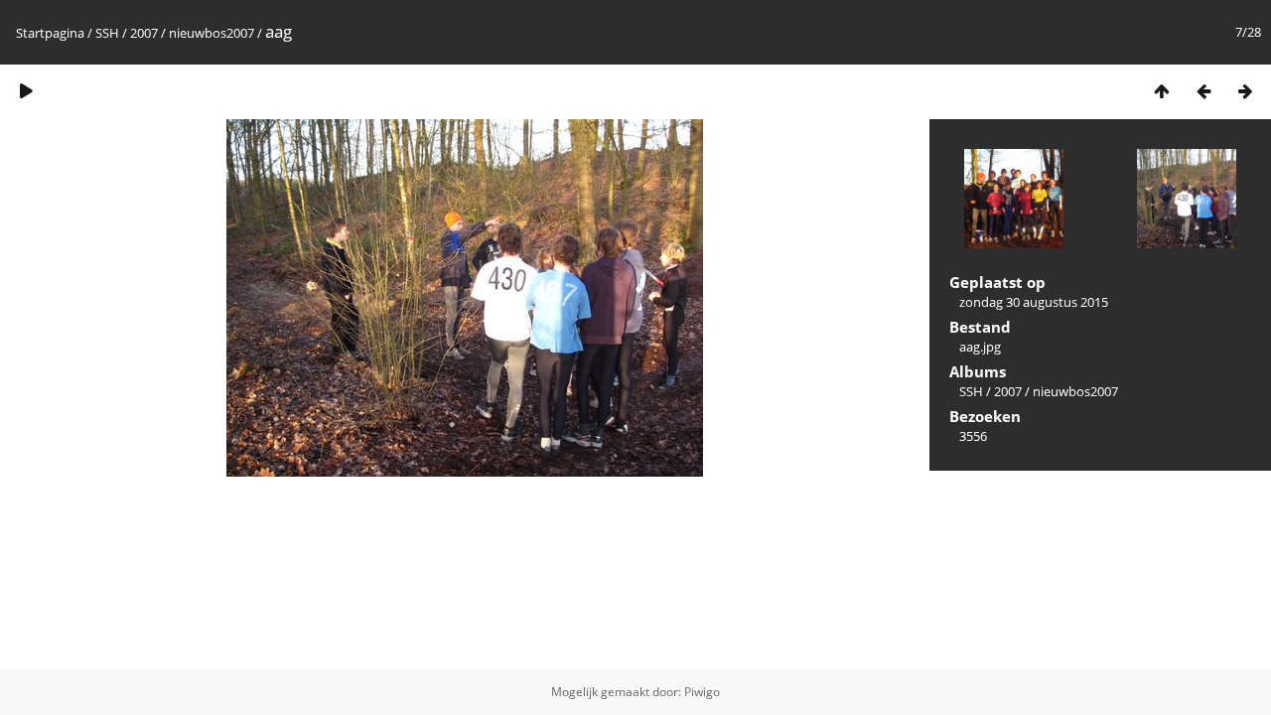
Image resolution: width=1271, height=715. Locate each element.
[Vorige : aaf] (1203, 90)
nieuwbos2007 (211, 33)
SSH (107, 33)
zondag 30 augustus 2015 (1033, 302)
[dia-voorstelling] (26, 90)
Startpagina (50, 33)
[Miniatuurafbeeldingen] (1162, 90)
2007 (144, 33)
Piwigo (702, 691)
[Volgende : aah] (1245, 90)
